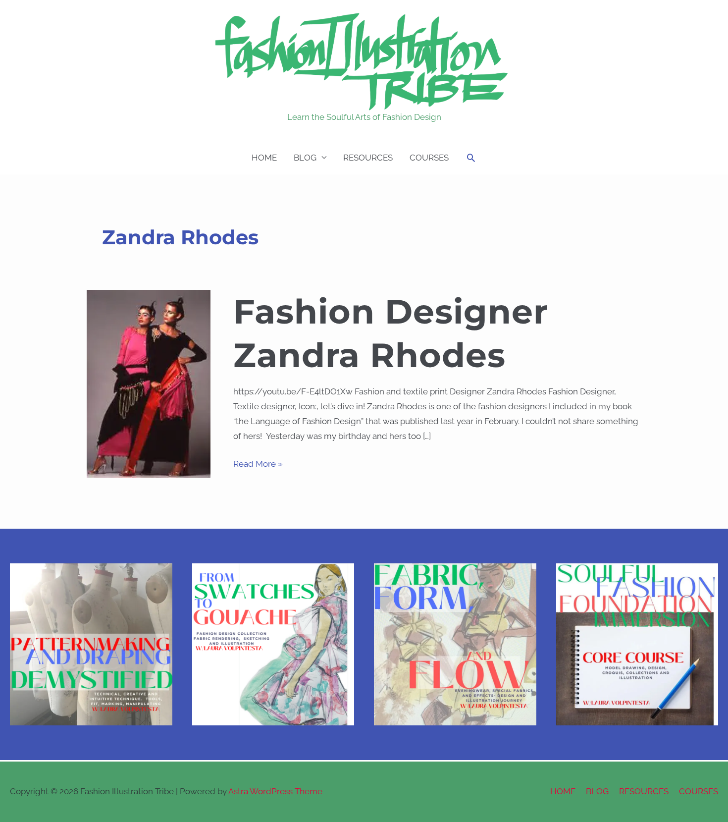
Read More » (258, 462)
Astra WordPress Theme (275, 791)
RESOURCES (368, 158)
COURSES (429, 158)
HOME (264, 158)
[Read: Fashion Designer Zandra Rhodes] (148, 383)
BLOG (305, 158)
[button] (471, 157)
